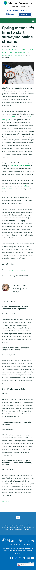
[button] (33, 20)
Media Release (16, 52)
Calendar (11, 14)
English (23, 564)
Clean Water (7, 50)
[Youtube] (32, 558)
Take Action (13, 10)
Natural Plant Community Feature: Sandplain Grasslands (16, 349)
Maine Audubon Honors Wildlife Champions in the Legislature (15, 308)
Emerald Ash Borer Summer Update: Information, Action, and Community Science (17, 462)
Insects (5, 52)
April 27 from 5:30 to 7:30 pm (20, 166)
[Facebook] (11, 558)
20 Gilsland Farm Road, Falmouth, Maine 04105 (18, 550)
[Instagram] (20, 558)
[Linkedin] (24, 558)
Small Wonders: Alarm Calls (13, 389)
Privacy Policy (29, 548)
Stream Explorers (16, 55)
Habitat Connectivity (23, 50)
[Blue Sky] (15, 558)
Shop (25, 10)
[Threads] (28, 558)
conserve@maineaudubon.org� (17, 270)
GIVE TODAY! (25, 14)
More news (6, 501)
